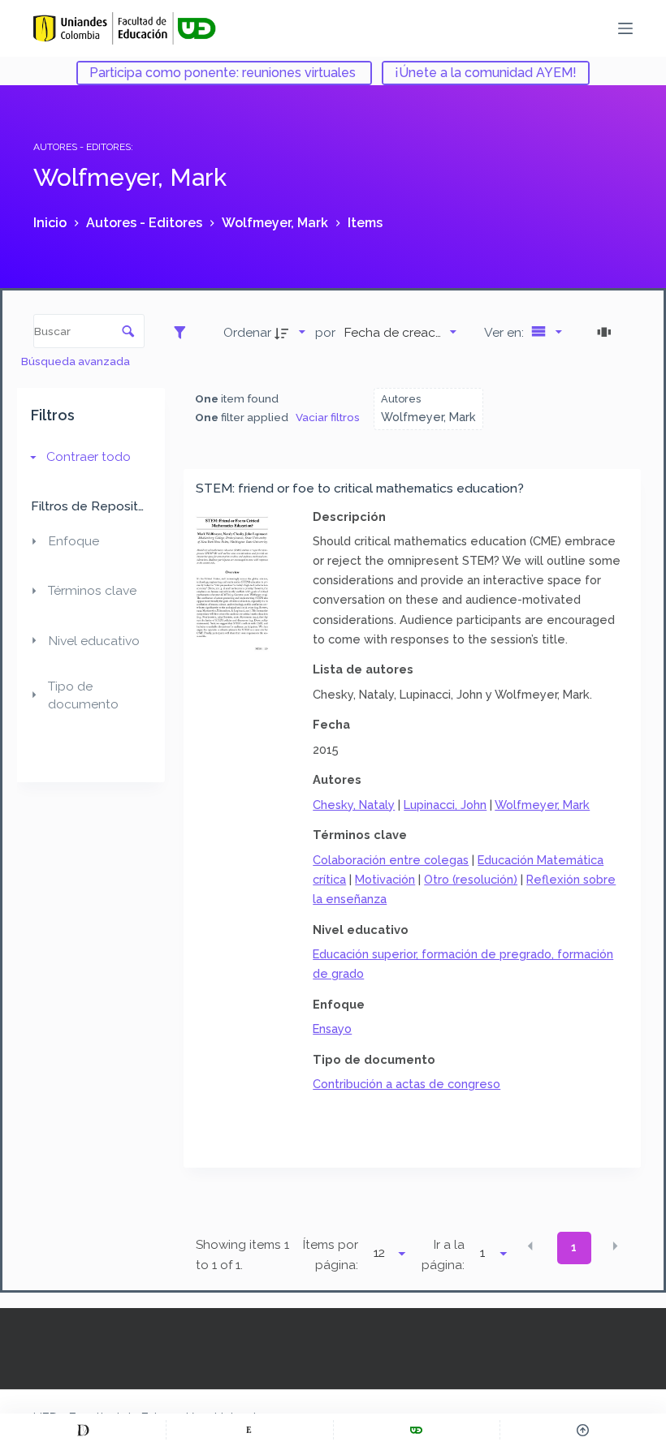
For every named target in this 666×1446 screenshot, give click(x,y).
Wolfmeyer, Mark (542, 804)
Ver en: (505, 332)
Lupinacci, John (445, 804)
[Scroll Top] (583, 1429)
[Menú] (625, 28)
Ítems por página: (330, 1254)
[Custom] (83, 1429)
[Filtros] (184, 332)
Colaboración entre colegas (391, 860)
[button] (530, 1246)
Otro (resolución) (470, 879)
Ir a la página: (443, 1254)
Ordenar (247, 332)
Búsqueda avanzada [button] (76, 361)
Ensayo (332, 1028)
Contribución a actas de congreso (406, 1084)
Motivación (385, 879)
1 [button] (574, 1247)
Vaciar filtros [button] (328, 417)
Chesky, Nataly (354, 804)
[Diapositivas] (607, 332)
